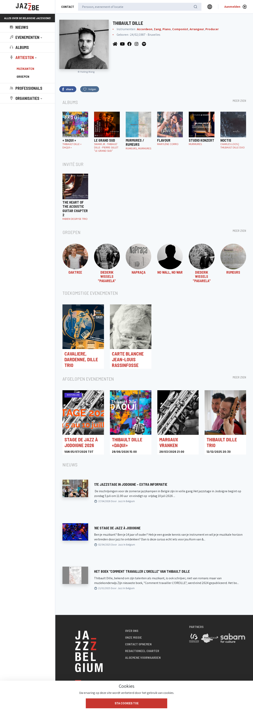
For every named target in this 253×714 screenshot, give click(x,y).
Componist (180, 29)
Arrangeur (197, 29)
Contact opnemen (138, 644)
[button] (26, 37)
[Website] (115, 44)
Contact (67, 6)
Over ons (131, 631)
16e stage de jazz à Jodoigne (117, 528)
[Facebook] (130, 44)
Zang (157, 29)
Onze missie (133, 637)
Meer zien (239, 100)
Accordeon (144, 29)
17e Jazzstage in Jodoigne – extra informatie (130, 484)
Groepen (23, 76)
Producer (212, 29)
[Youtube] (122, 44)
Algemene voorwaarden (143, 657)
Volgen (92, 89)
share (69, 89)
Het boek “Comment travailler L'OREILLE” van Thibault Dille (142, 571)
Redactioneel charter (142, 651)
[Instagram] (137, 44)
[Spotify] (144, 44)
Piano (166, 29)
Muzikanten (25, 68)
